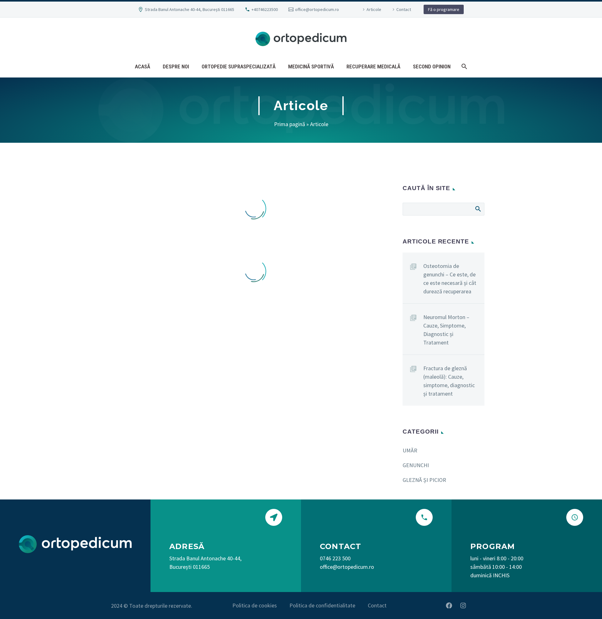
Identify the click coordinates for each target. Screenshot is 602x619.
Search (477, 209)
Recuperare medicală (373, 66)
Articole (374, 9)
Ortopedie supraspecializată (239, 66)
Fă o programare (443, 9)
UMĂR (410, 450)
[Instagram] (463, 605)
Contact (403, 9)
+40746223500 (264, 9)
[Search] (463, 66)
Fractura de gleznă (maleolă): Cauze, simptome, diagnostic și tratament (449, 381)
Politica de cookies (254, 605)
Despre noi (176, 66)
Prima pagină (289, 124)
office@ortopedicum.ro (317, 9)
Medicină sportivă (311, 66)
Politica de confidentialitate (322, 605)
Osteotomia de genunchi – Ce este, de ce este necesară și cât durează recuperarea (449, 278)
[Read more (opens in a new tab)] (225, 540)
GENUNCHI (416, 465)
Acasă (142, 66)
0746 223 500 (335, 558)
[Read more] (376, 524)
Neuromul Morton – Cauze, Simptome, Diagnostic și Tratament (446, 329)
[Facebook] (449, 605)
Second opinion (432, 66)
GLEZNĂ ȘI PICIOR (424, 479)
